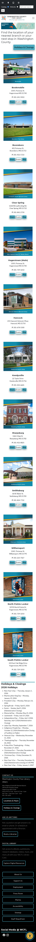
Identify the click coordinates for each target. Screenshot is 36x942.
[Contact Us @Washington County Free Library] (3, 3)
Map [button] (24, 102)
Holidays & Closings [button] (24, 47)
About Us (18, 874)
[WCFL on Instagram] (7, 935)
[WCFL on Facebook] (4, 935)
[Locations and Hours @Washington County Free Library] (8, 3)
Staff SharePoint (18, 919)
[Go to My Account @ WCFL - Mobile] (19, 3)
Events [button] (18, 102)
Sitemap (18, 913)
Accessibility (18, 906)
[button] (11, 800)
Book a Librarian (10, 834)
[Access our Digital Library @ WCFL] (13, 3)
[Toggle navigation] (33, 18)
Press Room (18, 893)
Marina (18, 900)
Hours (12, 102)
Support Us (18, 881)
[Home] (13, 18)
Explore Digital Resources (14, 863)
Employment (18, 887)
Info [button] (18, 618)
